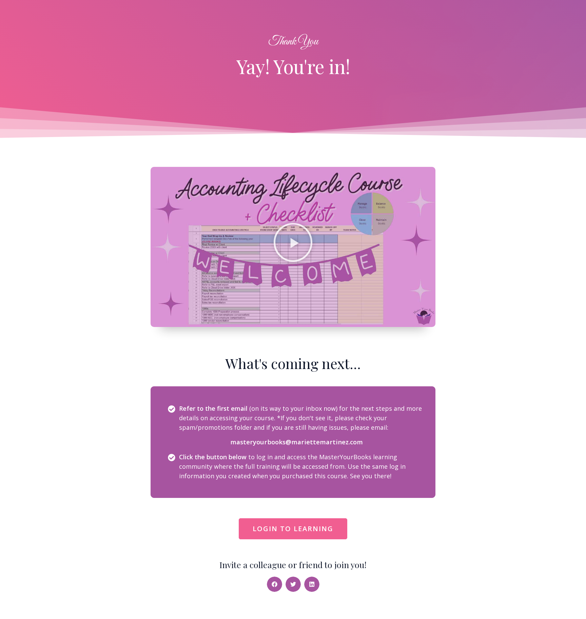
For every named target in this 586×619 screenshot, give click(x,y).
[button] (293, 247)
